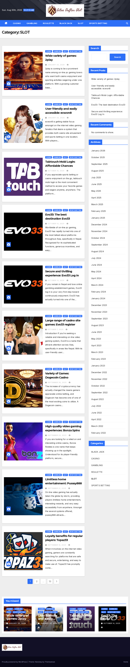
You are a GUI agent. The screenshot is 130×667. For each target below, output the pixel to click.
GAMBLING (32, 23)
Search (95, 48)
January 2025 (98, 218)
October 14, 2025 (56, 224)
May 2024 (96, 271)
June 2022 (96, 412)
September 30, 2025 (57, 382)
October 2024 (98, 238)
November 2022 (99, 379)
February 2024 (98, 291)
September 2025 (99, 164)
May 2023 (96, 338)
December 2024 (99, 224)
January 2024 (98, 298)
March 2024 (97, 285)
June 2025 (96, 184)
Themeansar (50, 662)
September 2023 (99, 318)
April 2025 (96, 197)
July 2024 (96, 258)
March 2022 (97, 426)
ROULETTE (48, 23)
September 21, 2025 (57, 488)
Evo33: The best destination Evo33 (108, 104)
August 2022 (97, 399)
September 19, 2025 (57, 545)
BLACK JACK (66, 23)
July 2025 (96, 177)
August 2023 (97, 325)
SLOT (81, 23)
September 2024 (99, 244)
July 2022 (96, 406)
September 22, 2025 (57, 435)
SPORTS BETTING (98, 23)
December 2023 (99, 305)
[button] (127, 23)
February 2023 (98, 359)
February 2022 (98, 433)
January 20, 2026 (56, 65)
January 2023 (98, 365)
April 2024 (96, 278)
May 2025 (96, 191)
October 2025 (98, 157)
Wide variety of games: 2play (105, 79)
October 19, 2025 (56, 171)
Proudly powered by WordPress (15, 662)
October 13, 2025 (56, 280)
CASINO (17, 23)
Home (126, 662)
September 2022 (99, 392)
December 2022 (99, 372)
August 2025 (97, 171)
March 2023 (97, 352)
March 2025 (97, 204)
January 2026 (98, 150)
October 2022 (98, 386)
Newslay (38, 662)
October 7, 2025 (56, 329)
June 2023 (96, 332)
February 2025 (98, 211)
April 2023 (96, 345)
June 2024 (96, 265)
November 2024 (99, 231)
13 (50, 581)
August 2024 (97, 251)
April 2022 (96, 419)
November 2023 (99, 312)
